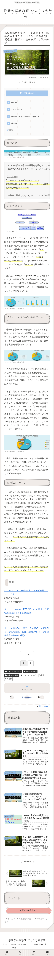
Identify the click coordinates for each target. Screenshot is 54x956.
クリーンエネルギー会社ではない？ (26, 116)
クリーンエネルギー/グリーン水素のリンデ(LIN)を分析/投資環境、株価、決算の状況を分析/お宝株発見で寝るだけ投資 (26, 632)
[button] (42, 697)
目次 (25, 93)
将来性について (17, 123)
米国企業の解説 (31, 671)
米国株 (9, 679)
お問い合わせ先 (40, 944)
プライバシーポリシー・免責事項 (14, 946)
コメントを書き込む (28, 910)
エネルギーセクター (14, 671)
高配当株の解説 (12, 675)
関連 (11, 130)
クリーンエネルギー (30, 675)
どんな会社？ (16, 109)
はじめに (15, 102)
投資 (42, 675)
